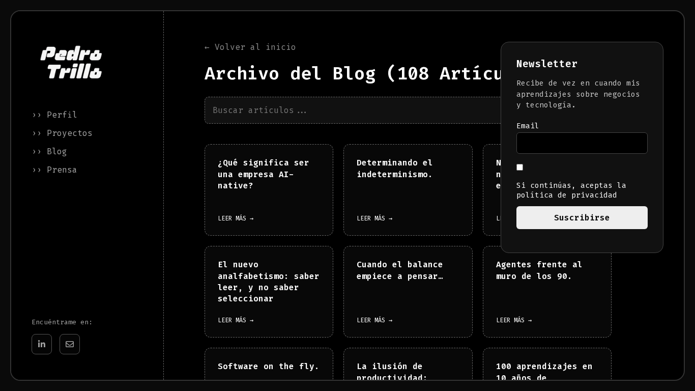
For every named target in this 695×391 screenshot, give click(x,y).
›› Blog (49, 151)
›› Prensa (54, 169)
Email (527, 126)
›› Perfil (54, 114)
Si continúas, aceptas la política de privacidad (571, 190)
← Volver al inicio (250, 47)
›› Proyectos (62, 133)
